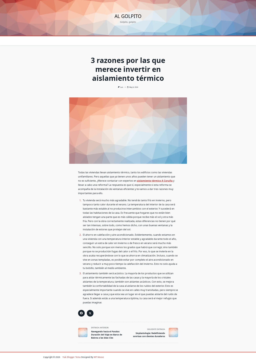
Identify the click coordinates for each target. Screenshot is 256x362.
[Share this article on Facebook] (81, 313)
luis (121, 87)
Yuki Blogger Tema (72, 357)
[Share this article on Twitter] (90, 313)
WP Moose (99, 357)
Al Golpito (128, 16)
